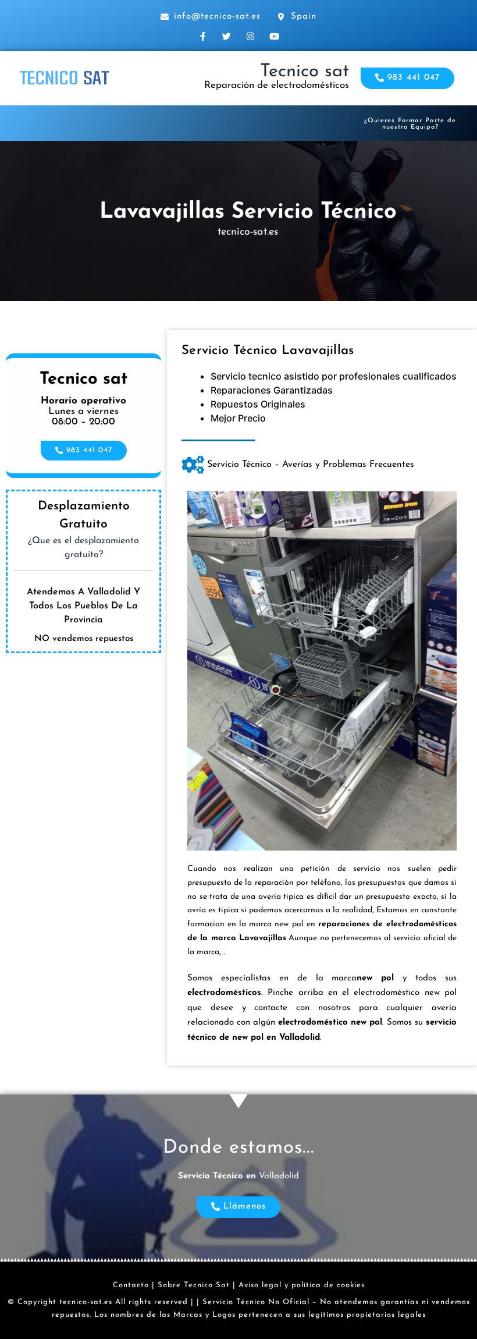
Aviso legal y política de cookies (301, 1285)
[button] (407, 78)
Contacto (131, 1285)
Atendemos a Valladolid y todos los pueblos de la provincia (83, 606)
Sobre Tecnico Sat (194, 1285)
